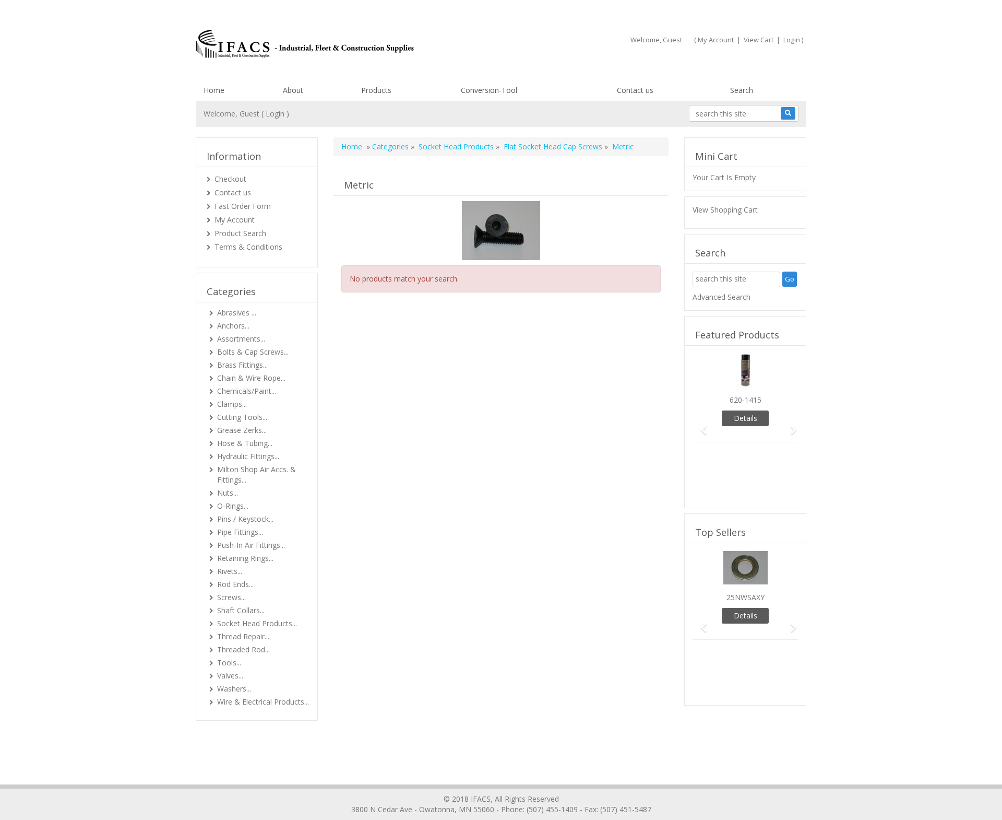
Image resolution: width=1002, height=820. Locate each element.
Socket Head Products (456, 146)
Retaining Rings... (245, 558)
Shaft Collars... (241, 610)
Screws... (231, 597)
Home (214, 90)
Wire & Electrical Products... (263, 702)
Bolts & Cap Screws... (253, 352)
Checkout (230, 179)
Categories (390, 146)
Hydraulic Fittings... (248, 456)
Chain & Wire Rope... (251, 378)
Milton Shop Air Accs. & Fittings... (256, 474)
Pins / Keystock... (245, 519)
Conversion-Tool (489, 90)
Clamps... (232, 404)
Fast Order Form (242, 206)
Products (376, 90)
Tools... (229, 662)
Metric (623, 146)
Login (791, 39)
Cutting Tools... (242, 417)
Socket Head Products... (257, 623)
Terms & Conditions (248, 247)
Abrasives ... (236, 313)
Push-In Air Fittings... (251, 545)
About (293, 90)
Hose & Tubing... (244, 443)
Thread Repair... (243, 636)
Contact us (635, 90)
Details (745, 418)
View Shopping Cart (725, 210)
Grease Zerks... (242, 430)
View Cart (758, 39)
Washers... (234, 689)
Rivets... (229, 571)
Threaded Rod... (243, 649)
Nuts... (227, 493)
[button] (700, 425)
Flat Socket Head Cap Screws (553, 146)
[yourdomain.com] (344, 44)
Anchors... (233, 326)
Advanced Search (721, 297)
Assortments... (241, 339)
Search (741, 90)
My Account (716, 39)
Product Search (240, 233)
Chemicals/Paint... (246, 391)
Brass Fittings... (242, 365)
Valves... (230, 676)
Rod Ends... (235, 584)
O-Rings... (232, 506)
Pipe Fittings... (240, 532)
